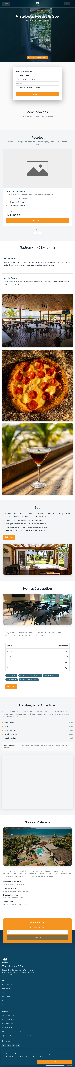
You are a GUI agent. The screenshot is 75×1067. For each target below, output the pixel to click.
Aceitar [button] (55, 1062)
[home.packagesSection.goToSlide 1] (35, 229)
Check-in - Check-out (23, 75)
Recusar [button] (20, 1062)
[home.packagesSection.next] (40, 233)
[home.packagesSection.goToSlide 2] (38, 229)
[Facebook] (9, 1045)
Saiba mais (9, 537)
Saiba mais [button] (41, 1056)
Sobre (4, 1005)
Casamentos (6, 996)
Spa (3, 992)
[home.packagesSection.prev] (35, 233)
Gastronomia (6, 988)
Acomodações (7, 984)
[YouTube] (13, 1045)
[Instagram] (4, 1045)
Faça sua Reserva (37, 94)
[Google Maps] (18, 1045)
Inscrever (37, 938)
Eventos (4, 1001)
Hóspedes (19, 84)
